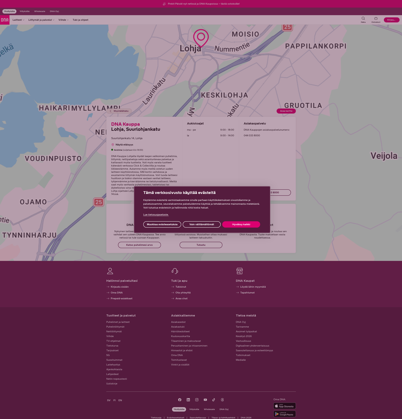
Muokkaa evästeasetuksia (162, 224)
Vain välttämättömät (201, 224)
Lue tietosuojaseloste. (156, 214)
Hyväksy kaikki (241, 224)
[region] (202, 209)
